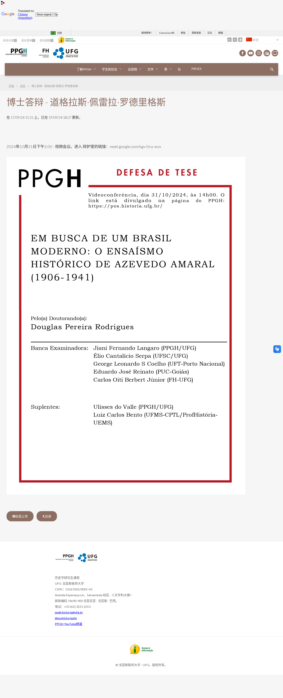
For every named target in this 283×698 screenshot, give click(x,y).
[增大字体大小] (229, 40)
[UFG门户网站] (65, 58)
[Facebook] (242, 53)
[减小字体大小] (235, 40)
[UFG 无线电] (267, 53)
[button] (84, 69)
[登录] (3, 3)
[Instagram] (258, 53)
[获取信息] (66, 40)
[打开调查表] (272, 69)
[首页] (16, 56)
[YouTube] (250, 53)
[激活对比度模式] (240, 40)
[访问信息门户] (141, 653)
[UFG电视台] (275, 53)
